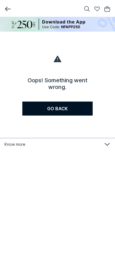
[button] (7, 9)
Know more (14, 144)
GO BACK (57, 108)
